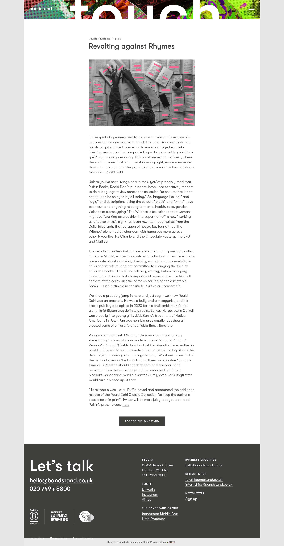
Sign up (191, 499)
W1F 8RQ (162, 470)
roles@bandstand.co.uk (204, 479)
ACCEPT (171, 542)
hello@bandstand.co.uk (61, 480)
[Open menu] (251, 8)
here (125, 404)
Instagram (150, 494)
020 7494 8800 (50, 488)
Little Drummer (153, 519)
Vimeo (146, 499)
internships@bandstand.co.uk (209, 484)
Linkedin (148, 489)
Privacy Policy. (158, 542)
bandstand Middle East (160, 514)
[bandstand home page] (41, 8)
